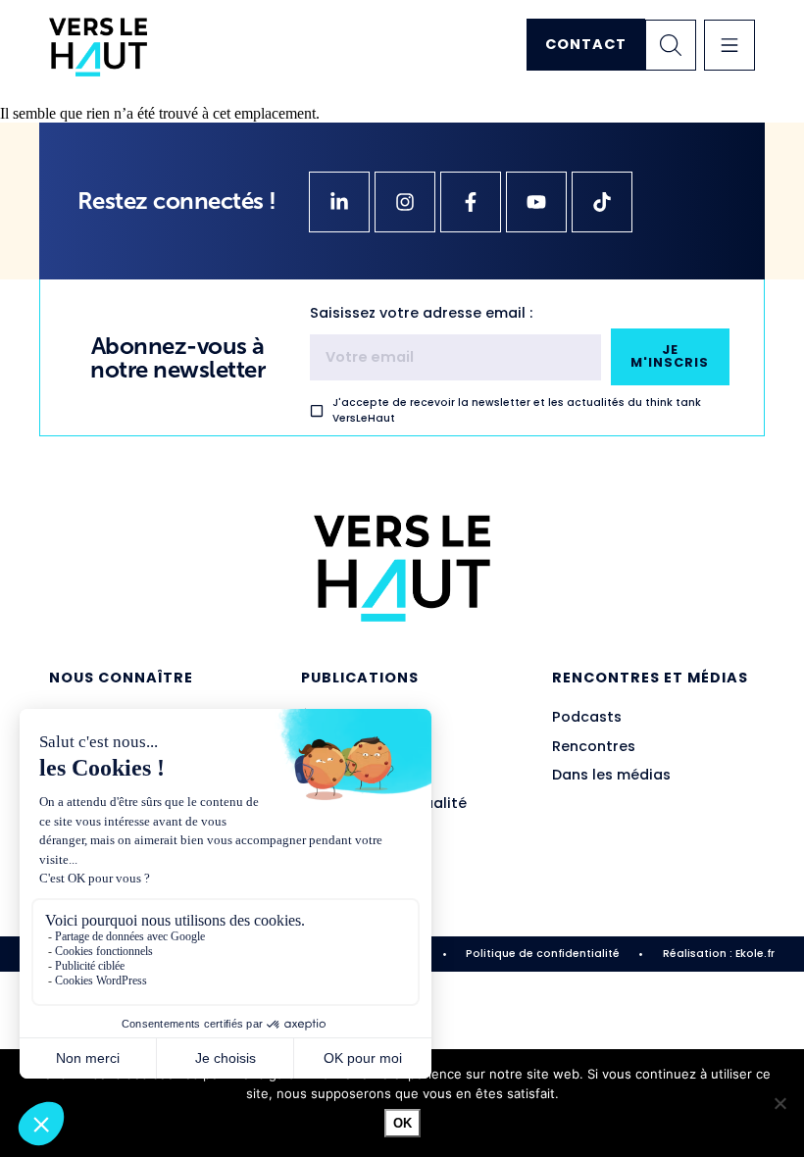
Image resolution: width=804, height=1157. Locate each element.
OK (402, 1123)
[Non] (779, 1103)
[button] (729, 45)
